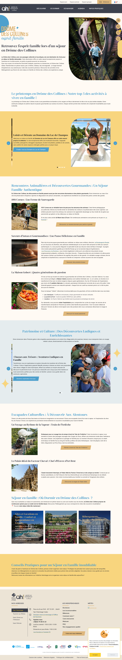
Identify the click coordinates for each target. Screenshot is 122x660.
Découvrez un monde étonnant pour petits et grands (76, 224)
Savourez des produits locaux (75, 262)
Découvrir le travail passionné (75, 313)
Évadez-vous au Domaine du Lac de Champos (31, 149)
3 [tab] (61, 168)
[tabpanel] (44, 621)
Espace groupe (87, 2)
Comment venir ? (68, 616)
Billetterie (106, 2)
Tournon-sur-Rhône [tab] (19, 614)
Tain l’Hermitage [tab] (18, 610)
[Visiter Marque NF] (69, 648)
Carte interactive (68, 618)
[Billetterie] (118, 26)
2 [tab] (59, 168)
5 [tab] (64, 168)
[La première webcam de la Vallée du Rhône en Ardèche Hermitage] (118, 20)
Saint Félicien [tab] (17, 623)
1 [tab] (57, 168)
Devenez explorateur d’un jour (26, 378)
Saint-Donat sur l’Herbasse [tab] (18, 618)
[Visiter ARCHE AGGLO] (48, 648)
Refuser (112, 655)
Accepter (95, 655)
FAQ (64, 624)
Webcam (66, 621)
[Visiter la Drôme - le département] (30, 648)
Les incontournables (69, 610)
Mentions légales (49, 657)
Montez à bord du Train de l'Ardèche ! (76, 447)
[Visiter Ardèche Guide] (40, 648)
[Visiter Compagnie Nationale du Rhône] (85, 647)
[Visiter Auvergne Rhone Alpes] (18, 648)
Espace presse (74, 2)
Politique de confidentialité (64, 657)
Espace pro (63, 2)
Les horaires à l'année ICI (41, 632)
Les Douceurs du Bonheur (50, 251)
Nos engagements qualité (71, 627)
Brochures (66, 608)
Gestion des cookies (35, 657)
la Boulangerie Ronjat (102, 242)
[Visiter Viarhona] (78, 647)
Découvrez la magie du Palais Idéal (76, 481)
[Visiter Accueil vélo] (56, 648)
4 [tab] (62, 168)
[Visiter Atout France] (63, 647)
